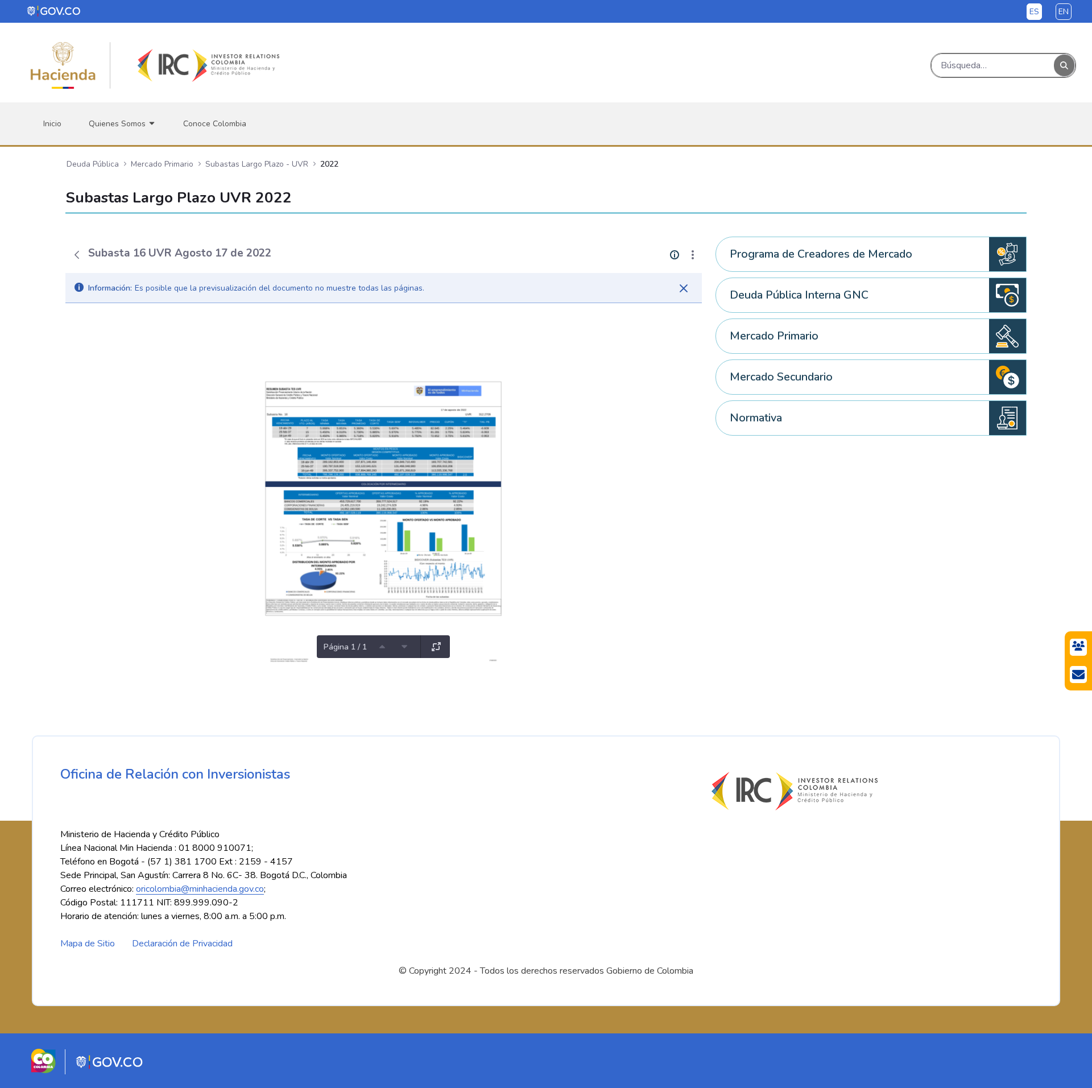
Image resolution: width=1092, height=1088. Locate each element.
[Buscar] (1064, 65)
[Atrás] (76, 254)
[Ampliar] (436, 646)
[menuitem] (52, 123)
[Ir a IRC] (206, 65)
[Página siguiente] (404, 646)
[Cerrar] (684, 288)
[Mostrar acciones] (693, 255)
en (1063, 11)
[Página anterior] (382, 646)
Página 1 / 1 (345, 647)
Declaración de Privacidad (182, 943)
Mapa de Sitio (87, 943)
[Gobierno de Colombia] (54, 11)
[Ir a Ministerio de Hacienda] (63, 65)
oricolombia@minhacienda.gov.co (200, 889)
